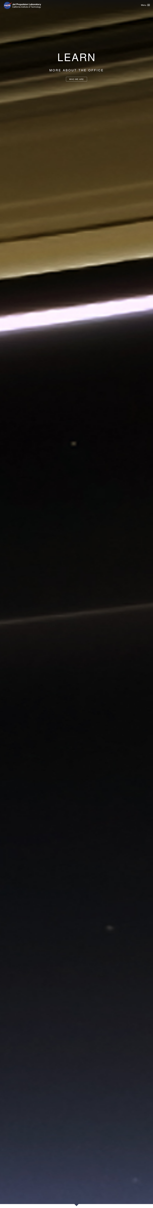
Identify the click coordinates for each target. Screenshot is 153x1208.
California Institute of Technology (26, 7)
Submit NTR (76, 79)
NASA (8, 5)
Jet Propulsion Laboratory (26, 4)
